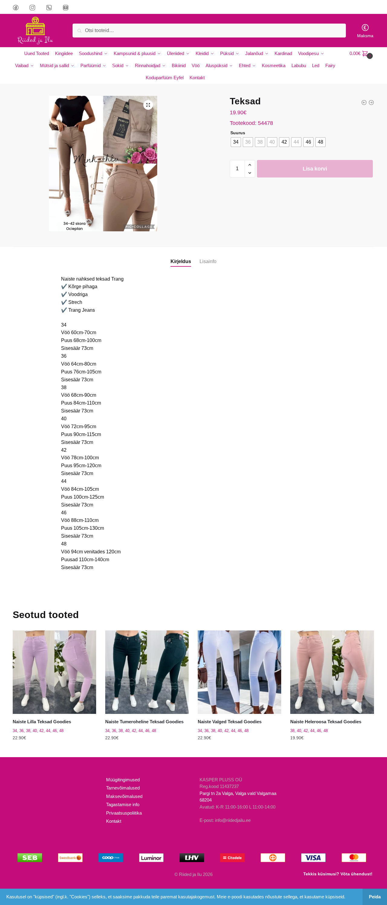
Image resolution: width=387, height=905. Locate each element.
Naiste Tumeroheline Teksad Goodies (144, 721)
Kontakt (113, 821)
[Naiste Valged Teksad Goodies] (239, 672)
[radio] (236, 142)
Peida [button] (375, 896)
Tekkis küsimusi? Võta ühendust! (337, 873)
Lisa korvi (315, 169)
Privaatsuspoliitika (124, 812)
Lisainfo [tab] (208, 261)
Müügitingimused (123, 779)
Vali (54, 750)
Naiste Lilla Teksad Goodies (42, 721)
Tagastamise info (122, 804)
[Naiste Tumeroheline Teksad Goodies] (147, 672)
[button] (148, 105)
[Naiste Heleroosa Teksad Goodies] (332, 672)
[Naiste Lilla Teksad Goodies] (54, 672)
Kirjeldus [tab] (181, 261)
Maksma (365, 35)
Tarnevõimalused (123, 787)
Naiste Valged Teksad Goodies (230, 721)
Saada (124, 95)
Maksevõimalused (124, 796)
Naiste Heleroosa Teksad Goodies (325, 721)
